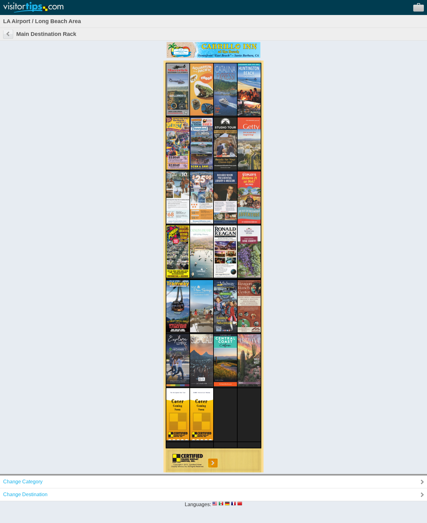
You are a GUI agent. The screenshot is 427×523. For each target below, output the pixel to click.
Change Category (23, 481)
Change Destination (25, 494)
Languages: (198, 504)
